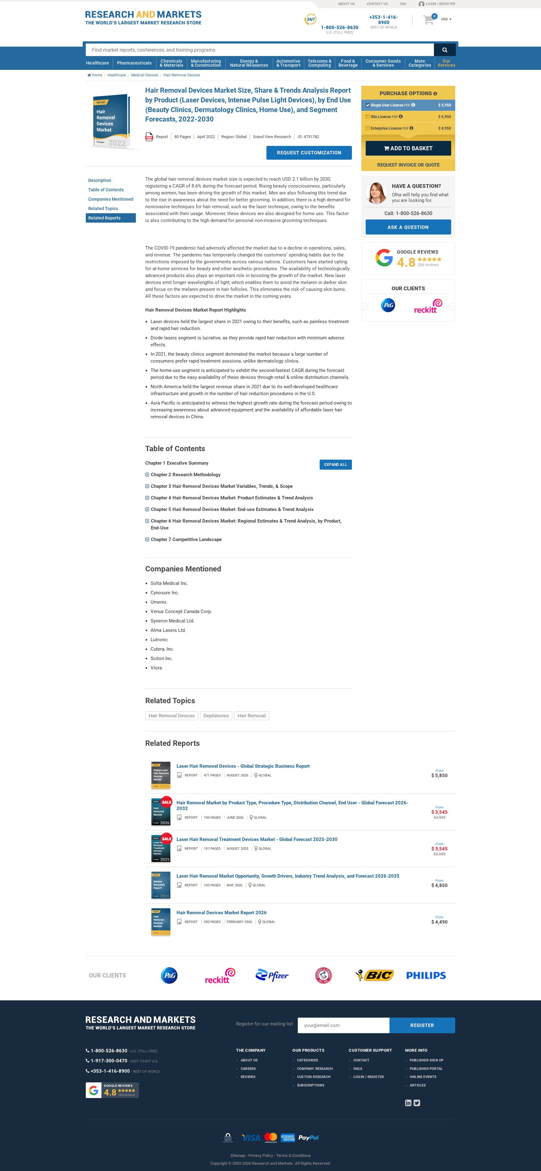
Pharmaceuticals (134, 62)
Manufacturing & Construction (206, 63)
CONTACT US (377, 4)
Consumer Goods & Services (383, 63)
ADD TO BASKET (408, 148)
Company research (315, 1069)
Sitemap (237, 1155)
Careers (248, 1069)
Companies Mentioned (110, 199)
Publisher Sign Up (426, 1060)
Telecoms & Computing (320, 63)
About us (249, 1060)
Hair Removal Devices (172, 716)
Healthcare (97, 62)
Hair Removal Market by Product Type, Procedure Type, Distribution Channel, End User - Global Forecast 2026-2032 (292, 805)
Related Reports (104, 217)
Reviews (248, 1077)
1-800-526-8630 (339, 27)
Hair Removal (252, 716)
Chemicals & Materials (171, 63)
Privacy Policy (260, 1155)
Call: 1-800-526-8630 (408, 213)
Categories (307, 1060)
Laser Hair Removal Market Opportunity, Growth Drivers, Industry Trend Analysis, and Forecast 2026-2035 (288, 876)
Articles (418, 1085)
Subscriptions (311, 1085)
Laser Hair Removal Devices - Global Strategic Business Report (243, 766)
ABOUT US (346, 4)
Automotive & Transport (288, 63)
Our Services (446, 63)
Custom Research (314, 1077)
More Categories (420, 63)
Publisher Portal (426, 1069)
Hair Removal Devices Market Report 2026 (222, 913)
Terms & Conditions (293, 1155)
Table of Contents (106, 189)
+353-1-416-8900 (383, 20)
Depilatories (216, 716)
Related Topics (103, 208)
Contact (361, 1060)
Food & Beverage (348, 63)
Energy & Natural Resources (249, 63)
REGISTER (422, 1025)
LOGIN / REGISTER (440, 4)
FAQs (357, 1069)
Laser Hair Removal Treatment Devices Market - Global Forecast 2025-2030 (257, 839)
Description (99, 180)
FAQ (403, 4)
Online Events (423, 1077)
